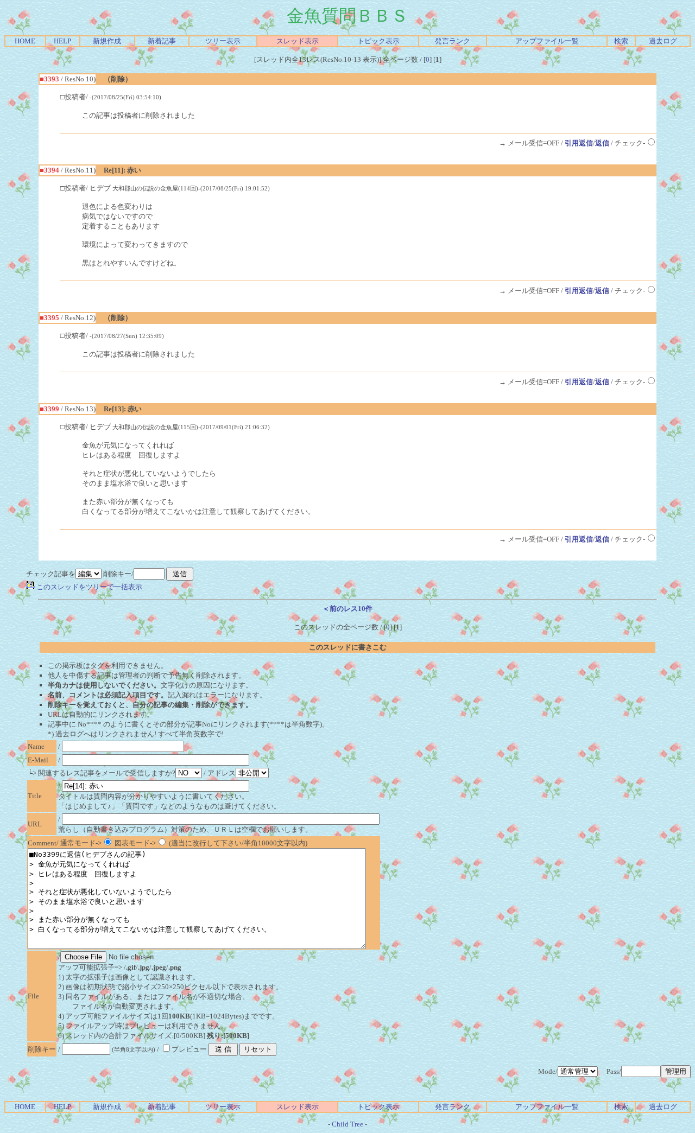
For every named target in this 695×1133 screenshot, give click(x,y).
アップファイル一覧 (547, 41)
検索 (621, 41)
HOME (25, 41)
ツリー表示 (223, 41)
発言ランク (452, 41)
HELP (62, 41)
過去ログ (663, 41)
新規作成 (107, 41)
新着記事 (162, 41)
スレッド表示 (297, 41)
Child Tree (347, 1124)
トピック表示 (378, 41)
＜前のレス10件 (347, 608)
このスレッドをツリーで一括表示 (88, 587)
